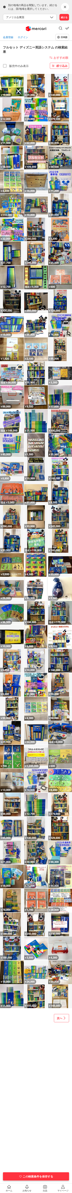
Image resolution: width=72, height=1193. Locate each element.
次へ (59, 1018)
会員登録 (8, 37)
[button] (60, 28)
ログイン (23, 37)
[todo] (67, 28)
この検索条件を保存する (38, 1176)
